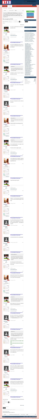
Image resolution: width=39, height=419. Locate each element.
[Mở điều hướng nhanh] (35, 414)
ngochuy (5, 337)
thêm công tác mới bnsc (28, 66)
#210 (22, 203)
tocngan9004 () (26, 40)
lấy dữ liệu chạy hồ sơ (27, 63)
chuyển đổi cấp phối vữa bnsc (28, 47)
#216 (22, 320)
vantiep (23, 24)
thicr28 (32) (31, 39)
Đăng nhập (34, 5)
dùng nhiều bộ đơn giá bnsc (28, 53)
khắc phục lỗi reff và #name (28, 60)
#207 (22, 154)
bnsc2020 (26, 43)
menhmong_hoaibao (12, 225)
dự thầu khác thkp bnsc (27, 55)
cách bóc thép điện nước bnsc (28, 51)
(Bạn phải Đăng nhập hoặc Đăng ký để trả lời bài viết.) (17, 399)
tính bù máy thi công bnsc (28, 67)
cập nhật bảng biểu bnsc (28, 52)
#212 (22, 242)
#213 (22, 271)
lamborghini (11, 49)
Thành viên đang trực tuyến (6, 411)
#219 (22, 371)
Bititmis (11, 371)
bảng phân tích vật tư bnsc (28, 45)
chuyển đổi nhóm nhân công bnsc (29, 49)
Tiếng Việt (4, 416)
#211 (22, 225)
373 (8, 77)
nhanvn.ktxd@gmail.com (13, 35)
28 (8, 132)
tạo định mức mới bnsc (27, 73)
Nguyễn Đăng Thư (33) (27, 38)
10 (18, 21)
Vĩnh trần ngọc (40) (27, 41)
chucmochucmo (12, 154)
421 (8, 56)
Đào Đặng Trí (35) (32, 41)
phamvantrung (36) (27, 39)
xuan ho (5, 355)
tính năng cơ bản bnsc (27, 70)
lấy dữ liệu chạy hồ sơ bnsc (28, 64)
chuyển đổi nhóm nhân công (29, 48)
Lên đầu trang (33, 416)
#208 (22, 163)
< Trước (9, 21)
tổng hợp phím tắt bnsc (27, 74)
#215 (22, 311)
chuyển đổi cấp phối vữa (28, 46)
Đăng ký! (30, 11)
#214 (22, 280)
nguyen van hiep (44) (31, 37)
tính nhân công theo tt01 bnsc (28, 69)
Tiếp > (4, 403)
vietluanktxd (5, 90)
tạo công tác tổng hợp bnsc (28, 71)
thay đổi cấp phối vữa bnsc (28, 65)
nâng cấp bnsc (33, 64)
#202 (22, 49)
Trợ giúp (27, 416)
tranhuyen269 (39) (31, 40)
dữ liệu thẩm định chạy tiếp (28, 54)
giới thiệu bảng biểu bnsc (28, 57)
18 (8, 80)
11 (19, 21)
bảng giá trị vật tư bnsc (27, 44)
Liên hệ (24, 416)
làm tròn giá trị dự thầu (27, 61)
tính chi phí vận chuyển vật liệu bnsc (29, 68)
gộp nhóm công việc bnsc (28, 58)
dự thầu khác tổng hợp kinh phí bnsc (29, 56)
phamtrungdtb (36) (33, 38)
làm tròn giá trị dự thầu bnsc (28, 62)
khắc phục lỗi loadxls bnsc (28, 59)
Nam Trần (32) (26, 37)
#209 (22, 190)
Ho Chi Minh (7, 133)
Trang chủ (30, 416)
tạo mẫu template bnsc (27, 72)
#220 (22, 391)
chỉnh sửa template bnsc (28, 50)
